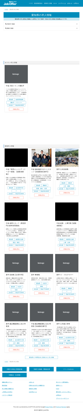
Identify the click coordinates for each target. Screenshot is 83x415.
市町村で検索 (11, 24)
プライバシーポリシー (62, 398)
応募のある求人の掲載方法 (36, 385)
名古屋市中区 (19, 188)
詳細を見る (16, 109)
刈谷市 (19, 287)
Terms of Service (61, 407)
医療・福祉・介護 (41, 188)
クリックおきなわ (68, 369)
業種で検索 (10, 28)
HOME (31, 3)
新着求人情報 (48, 3)
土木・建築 (67, 186)
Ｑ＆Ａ (55, 3)
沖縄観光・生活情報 (14, 375)
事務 (41, 286)
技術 (16, 290)
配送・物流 (16, 242)
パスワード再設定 (7, 395)
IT (16, 191)
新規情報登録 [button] (38, 3)
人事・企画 (67, 242)
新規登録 (4, 385)
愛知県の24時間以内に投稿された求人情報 (41, 357)
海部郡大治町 (19, 239)
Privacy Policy (49, 407)
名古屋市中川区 (19, 340)
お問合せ (76, 3)
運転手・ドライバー (16, 102)
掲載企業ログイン (7, 382)
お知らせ (69, 3)
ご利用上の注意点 (7, 392)
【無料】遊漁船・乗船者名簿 (41, 369)
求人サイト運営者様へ (62, 382)
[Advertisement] (41, 45)
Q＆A (57, 389)
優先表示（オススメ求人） (64, 392)
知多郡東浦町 (19, 99)
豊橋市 (45, 185)
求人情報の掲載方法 (8, 389)
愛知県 (11, 99)
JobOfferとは (62, 3)
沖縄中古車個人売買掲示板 (14, 369)
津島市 (70, 183)
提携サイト (59, 385)
